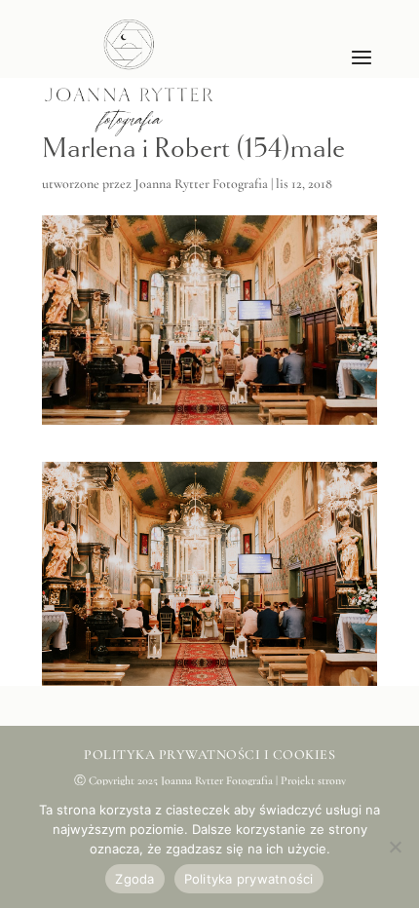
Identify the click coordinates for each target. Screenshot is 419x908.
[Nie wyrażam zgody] (394, 846)
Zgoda (134, 879)
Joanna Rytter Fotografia (201, 183)
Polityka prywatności (249, 879)
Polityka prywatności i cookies (209, 754)
